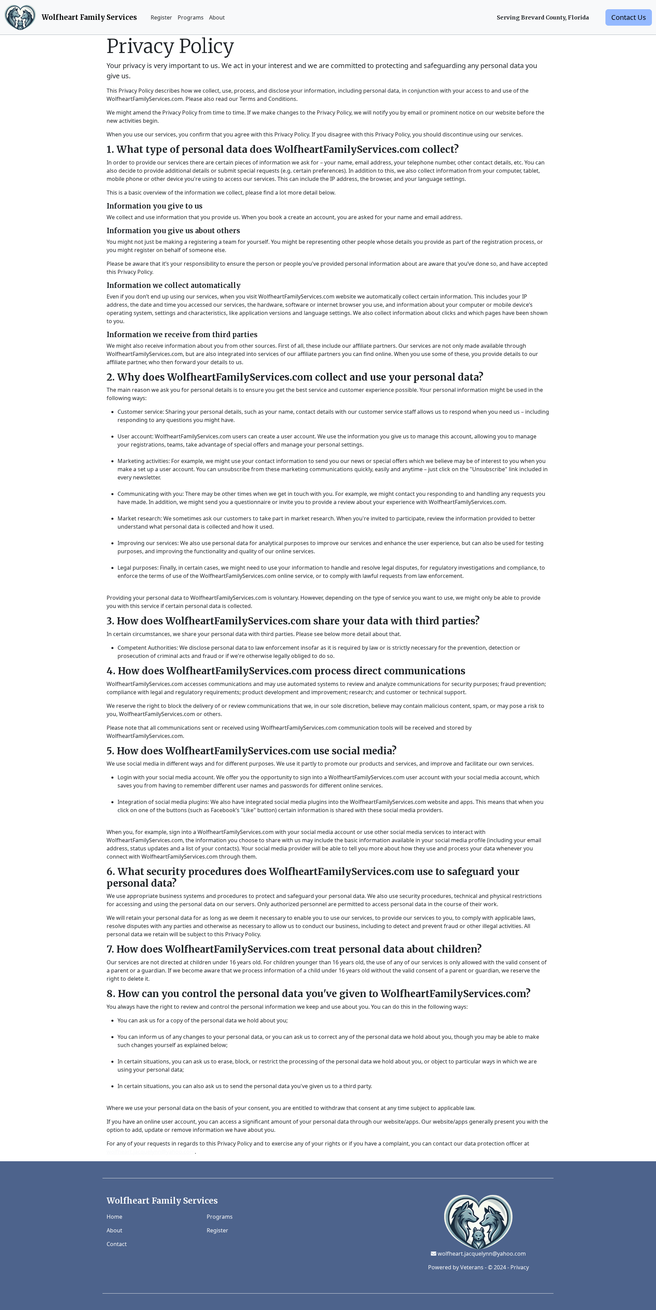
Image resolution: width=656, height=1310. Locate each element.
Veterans (471, 1267)
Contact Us (628, 17)
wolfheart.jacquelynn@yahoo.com (151, 1151)
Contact (117, 1244)
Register (161, 17)
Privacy (519, 1267)
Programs (191, 17)
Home (114, 1216)
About (217, 17)
